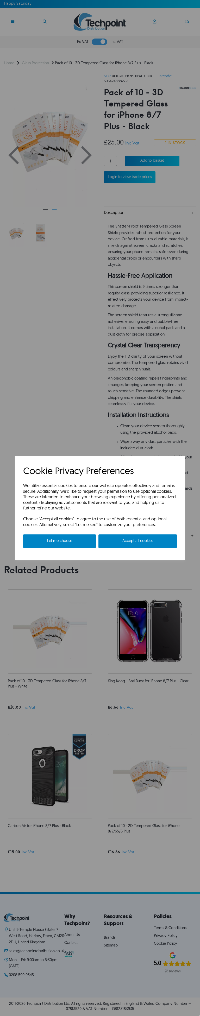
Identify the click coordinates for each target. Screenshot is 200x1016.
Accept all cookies (137, 541)
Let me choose (59, 541)
